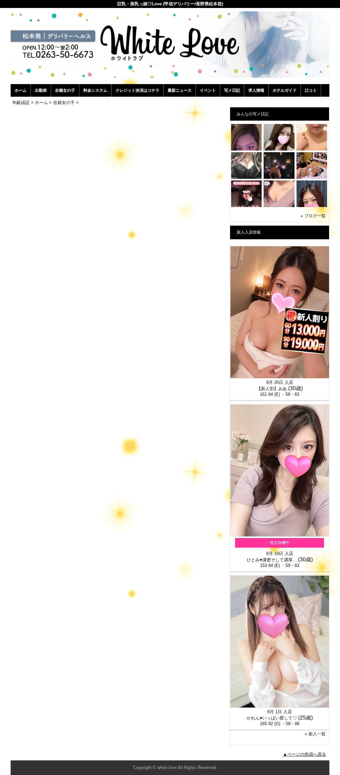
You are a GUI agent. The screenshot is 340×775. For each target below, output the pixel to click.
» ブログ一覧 (313, 215)
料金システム (95, 90)
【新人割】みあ (272, 388)
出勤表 (41, 90)
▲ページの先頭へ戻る (304, 754)
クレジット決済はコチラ (137, 90)
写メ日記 (232, 90)
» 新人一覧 (315, 733)
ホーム (21, 90)
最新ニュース (180, 90)
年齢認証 (21, 102)
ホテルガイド (285, 90)
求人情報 (256, 90)
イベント (208, 90)
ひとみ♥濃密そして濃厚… (272, 559)
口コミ (311, 90)
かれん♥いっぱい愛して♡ (272, 718)
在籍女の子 (65, 90)
